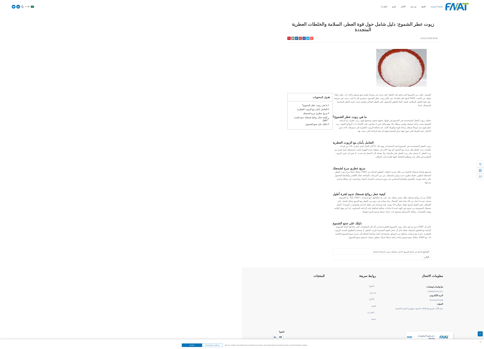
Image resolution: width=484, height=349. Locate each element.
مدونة (373, 319)
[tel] (480, 164)
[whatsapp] (480, 170)
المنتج (423, 7)
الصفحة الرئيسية (437, 7)
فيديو (394, 7)
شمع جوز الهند (412, 227)
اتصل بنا (384, 7)
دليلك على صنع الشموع (316, 124)
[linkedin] (18, 7)
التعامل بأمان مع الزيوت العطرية (312, 109)
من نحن (413, 7)
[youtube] (14, 7)
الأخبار (403, 7)
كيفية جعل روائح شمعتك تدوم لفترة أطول (310, 118)
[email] (480, 176)
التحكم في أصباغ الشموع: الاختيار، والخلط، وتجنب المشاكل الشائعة (397, 252)
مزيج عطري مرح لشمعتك (315, 113)
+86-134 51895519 (435, 291)
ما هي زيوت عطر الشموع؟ (314, 105)
